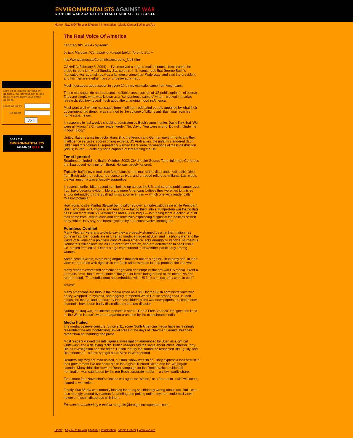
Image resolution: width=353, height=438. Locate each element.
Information (108, 24)
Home (59, 24)
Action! (93, 24)
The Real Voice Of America (95, 36)
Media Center (127, 24)
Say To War (76, 24)
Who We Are (147, 24)
